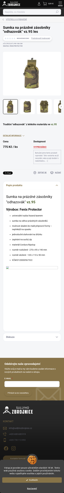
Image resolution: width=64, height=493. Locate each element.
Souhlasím (33, 480)
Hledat (57, 12)
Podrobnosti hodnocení (40, 38)
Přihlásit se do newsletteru (18, 393)
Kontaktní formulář (18, 459)
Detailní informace (12, 136)
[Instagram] (13, 448)
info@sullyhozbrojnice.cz (20, 428)
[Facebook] (5, 448)
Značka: (12, 46)
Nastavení (32, 488)
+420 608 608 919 (17, 434)
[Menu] (60, 3)
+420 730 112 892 (17, 440)
